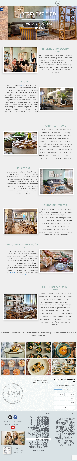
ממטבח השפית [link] (64, 443)
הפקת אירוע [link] (64, 441)
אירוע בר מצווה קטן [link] (39, 435)
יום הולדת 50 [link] (38, 445)
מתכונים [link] (38, 450)
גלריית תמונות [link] (64, 437)
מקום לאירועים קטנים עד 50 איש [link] (39, 428)
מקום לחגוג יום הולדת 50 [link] (39, 422)
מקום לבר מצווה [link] (38, 433)
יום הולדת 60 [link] (38, 443)
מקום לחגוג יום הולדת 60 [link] (39, 424)
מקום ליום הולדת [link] (42, 439)
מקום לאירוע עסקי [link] (66, 433)
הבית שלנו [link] (64, 445)
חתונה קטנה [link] (38, 449)
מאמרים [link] (64, 435)
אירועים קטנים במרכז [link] (65, 427)
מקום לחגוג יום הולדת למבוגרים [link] (39, 417)
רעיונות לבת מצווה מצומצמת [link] (38, 426)
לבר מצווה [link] (23, 275)
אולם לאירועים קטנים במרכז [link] (65, 423)
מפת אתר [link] (64, 439)
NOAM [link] (22, 85)
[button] (35, 3)
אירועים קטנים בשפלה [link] (65, 431)
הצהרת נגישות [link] (38, 441)
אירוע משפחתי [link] (38, 447)
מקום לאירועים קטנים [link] (65, 419)
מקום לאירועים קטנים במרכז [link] (65, 429)
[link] (58, 3)
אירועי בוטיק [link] (64, 421)
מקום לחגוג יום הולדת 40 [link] (39, 420)
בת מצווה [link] (13, 272)
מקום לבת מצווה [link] (42, 437)
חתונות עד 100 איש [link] (65, 425)
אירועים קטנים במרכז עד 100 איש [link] (39, 431)
